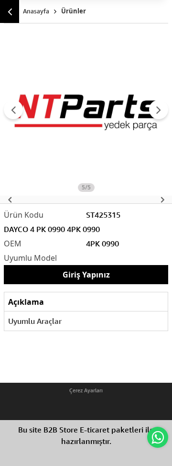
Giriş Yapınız (86, 274)
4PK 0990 (102, 243)
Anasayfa (36, 11)
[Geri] (9, 11)
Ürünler (73, 11)
